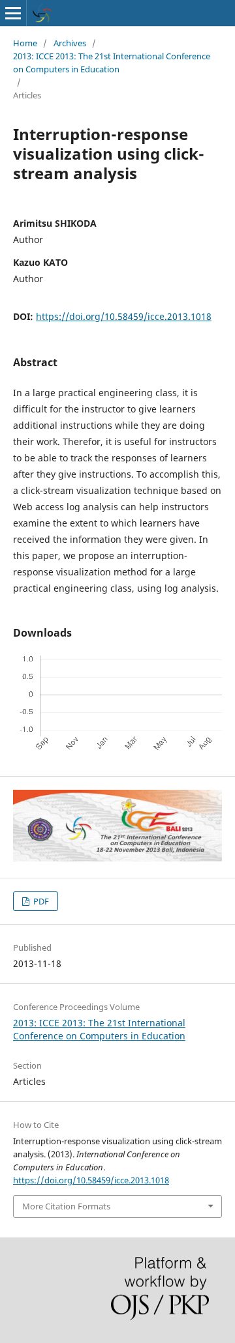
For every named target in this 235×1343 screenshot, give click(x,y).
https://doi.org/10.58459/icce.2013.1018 (124, 316)
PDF (40, 901)
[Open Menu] (13, 13)
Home (25, 43)
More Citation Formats (66, 1206)
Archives (70, 43)
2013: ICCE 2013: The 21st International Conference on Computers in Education (111, 62)
